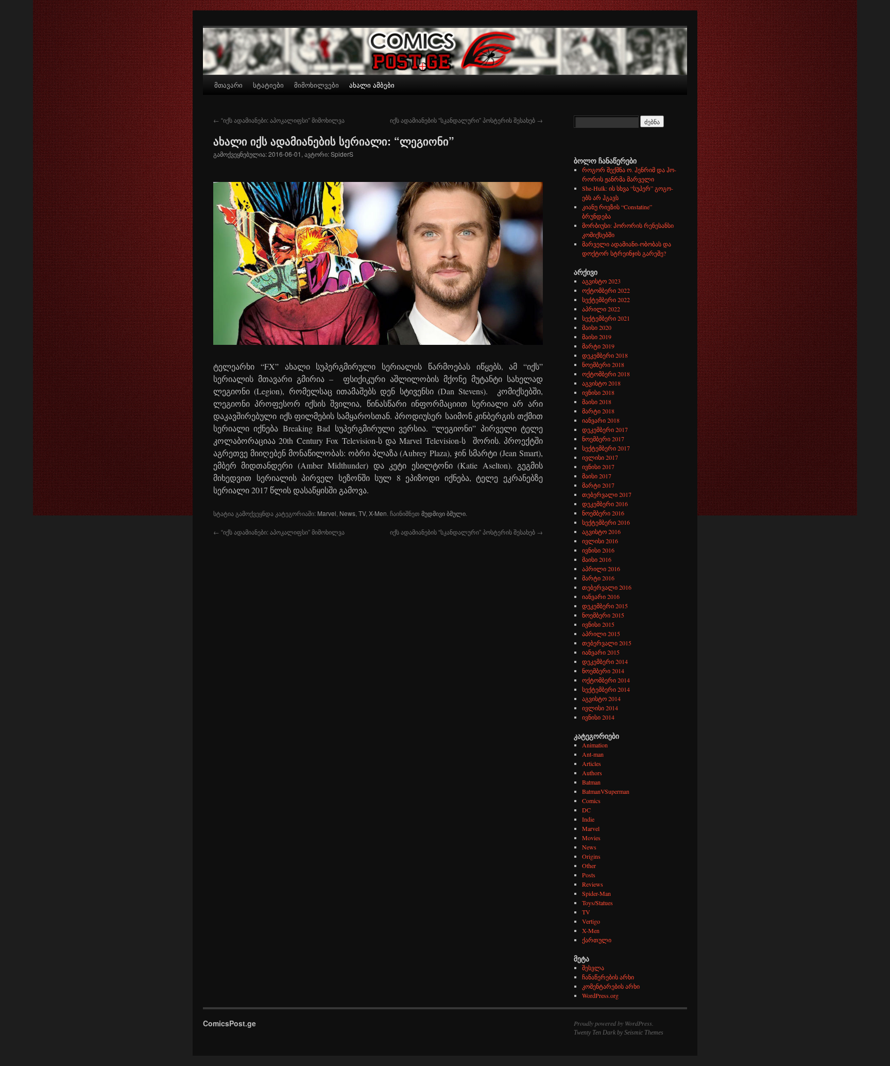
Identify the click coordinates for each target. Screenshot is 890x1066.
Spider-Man (596, 893)
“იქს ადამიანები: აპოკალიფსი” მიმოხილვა (279, 119)
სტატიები (268, 85)
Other (589, 865)
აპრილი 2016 (601, 568)
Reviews (592, 884)
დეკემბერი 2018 (605, 355)
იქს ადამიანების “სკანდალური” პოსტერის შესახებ (466, 119)
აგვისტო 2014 (601, 698)
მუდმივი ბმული (443, 513)
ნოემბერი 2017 (603, 439)
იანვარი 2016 (601, 596)
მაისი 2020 (596, 327)
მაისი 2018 (596, 401)
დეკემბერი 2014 (605, 661)
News (347, 513)
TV (362, 513)
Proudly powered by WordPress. (614, 1023)
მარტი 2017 (598, 485)
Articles (591, 763)
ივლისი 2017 (600, 457)
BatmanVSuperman (605, 791)
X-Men (378, 513)
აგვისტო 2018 (601, 383)
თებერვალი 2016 (606, 587)
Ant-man (593, 754)
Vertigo (591, 921)
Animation (595, 745)
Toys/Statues (597, 902)
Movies (591, 838)
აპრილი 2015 (601, 633)
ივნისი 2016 (598, 550)
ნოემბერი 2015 (603, 615)
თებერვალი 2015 (606, 643)
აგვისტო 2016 (601, 531)
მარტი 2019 (598, 346)
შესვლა (593, 967)
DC (586, 810)
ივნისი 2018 (598, 392)
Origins (591, 856)
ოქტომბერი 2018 (606, 374)
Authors (592, 773)
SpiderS (342, 153)
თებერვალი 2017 (606, 494)
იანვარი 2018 (601, 420)
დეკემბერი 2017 (605, 429)
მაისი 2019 (596, 336)
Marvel (326, 513)
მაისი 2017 (596, 476)
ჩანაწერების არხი (608, 977)
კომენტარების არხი (611, 986)
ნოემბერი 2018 (603, 364)
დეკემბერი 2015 (605, 606)
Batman (591, 782)
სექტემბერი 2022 (606, 299)
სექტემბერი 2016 (606, 522)
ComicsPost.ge (229, 1023)
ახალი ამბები (372, 85)
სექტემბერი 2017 (606, 448)
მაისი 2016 (596, 559)
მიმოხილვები (316, 85)
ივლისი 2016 (600, 541)
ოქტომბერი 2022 (606, 290)
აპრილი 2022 (601, 309)
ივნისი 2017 (598, 466)
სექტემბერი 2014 (606, 689)
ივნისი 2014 (598, 717)
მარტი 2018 (598, 411)
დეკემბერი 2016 (605, 503)
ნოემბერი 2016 (603, 513)
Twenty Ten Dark (594, 1032)
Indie (588, 819)
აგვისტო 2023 (601, 281)
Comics (591, 800)
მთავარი (228, 85)
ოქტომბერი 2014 (606, 680)
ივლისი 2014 (600, 708)
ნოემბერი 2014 (603, 671)
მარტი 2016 (598, 578)
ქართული (596, 940)
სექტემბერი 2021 (606, 318)
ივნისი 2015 (598, 624)
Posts (588, 875)
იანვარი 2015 (601, 652)
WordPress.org (600, 995)
